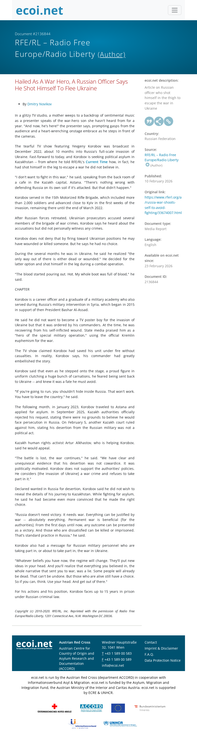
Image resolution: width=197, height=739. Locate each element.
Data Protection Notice (163, 660)
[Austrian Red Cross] (54, 708)
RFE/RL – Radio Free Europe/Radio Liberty (162, 157)
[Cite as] (149, 121)
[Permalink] (168, 121)
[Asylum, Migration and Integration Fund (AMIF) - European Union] (118, 708)
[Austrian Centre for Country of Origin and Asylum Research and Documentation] (91, 708)
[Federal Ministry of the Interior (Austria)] (149, 708)
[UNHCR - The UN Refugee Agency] (120, 723)
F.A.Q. (149, 654)
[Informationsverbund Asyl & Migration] (82, 723)
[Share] (159, 121)
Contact (151, 642)
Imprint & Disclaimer (161, 648)
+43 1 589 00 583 (118, 653)
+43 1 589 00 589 (118, 659)
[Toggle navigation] (174, 10)
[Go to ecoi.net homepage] (40, 10)
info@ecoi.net (113, 665)
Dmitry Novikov (39, 104)
